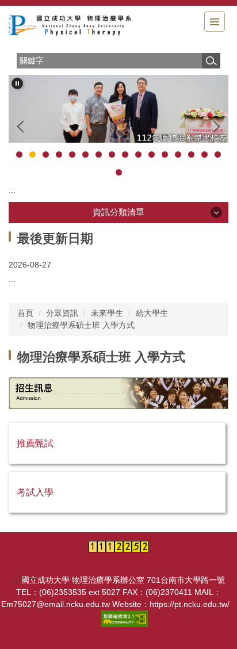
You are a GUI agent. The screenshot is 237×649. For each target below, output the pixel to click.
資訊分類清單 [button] (118, 212)
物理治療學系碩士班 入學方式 (81, 325)
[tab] (19, 154)
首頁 (25, 313)
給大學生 (152, 313)
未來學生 (107, 313)
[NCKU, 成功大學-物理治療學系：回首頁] (72, 26)
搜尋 (211, 60)
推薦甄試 (35, 443)
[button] (17, 83)
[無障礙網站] (125, 618)
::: (12, 189)
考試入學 (35, 492)
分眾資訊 (62, 313)
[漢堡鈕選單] (214, 22)
